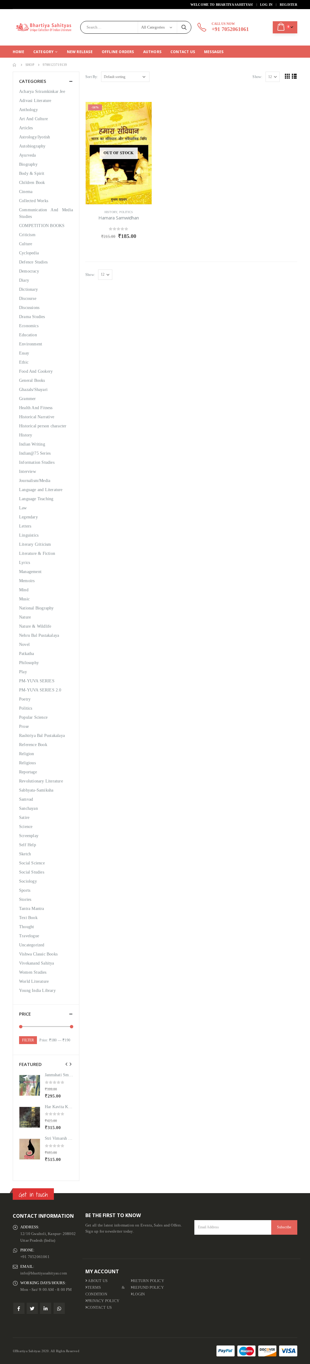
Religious (27, 763)
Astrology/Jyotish (34, 137)
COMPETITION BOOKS (41, 225)
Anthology (28, 109)
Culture (25, 244)
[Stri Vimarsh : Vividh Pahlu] (29, 1149)
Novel (24, 644)
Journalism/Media (34, 480)
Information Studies (36, 462)
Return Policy (148, 1281)
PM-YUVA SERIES (36, 681)
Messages (214, 51)
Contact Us (182, 51)
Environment (30, 344)
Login (139, 1294)
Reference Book (33, 744)
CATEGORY (43, 51)
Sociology (28, 881)
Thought (26, 927)
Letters (25, 526)
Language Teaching (36, 499)
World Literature (34, 981)
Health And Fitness (36, 407)
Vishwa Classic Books (38, 954)
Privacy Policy (103, 1301)
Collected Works (33, 200)
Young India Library (37, 990)
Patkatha (26, 653)
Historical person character (42, 426)
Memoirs (27, 581)
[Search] (184, 27)
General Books (32, 380)
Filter (28, 1040)
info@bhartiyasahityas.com (43, 1273)
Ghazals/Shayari (33, 389)
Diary (24, 280)
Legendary (28, 517)
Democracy (29, 271)
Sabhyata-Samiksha (36, 790)
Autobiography (32, 146)
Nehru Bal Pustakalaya (39, 635)
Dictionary (28, 289)
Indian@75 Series (35, 453)
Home (18, 51)
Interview (27, 471)
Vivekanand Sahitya (36, 963)
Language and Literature (41, 489)
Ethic (23, 362)
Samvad (26, 799)
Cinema (25, 191)
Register (288, 4)
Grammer (27, 398)
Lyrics (24, 562)
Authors (152, 51)
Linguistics (28, 535)
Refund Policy (148, 1287)
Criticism (27, 234)
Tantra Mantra (31, 908)
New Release (80, 51)
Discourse (27, 298)
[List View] (294, 76)
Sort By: (91, 77)
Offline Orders (118, 51)
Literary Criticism (35, 544)
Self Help (27, 845)
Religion (26, 754)
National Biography (36, 608)
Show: (257, 77)
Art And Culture (33, 119)
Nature (25, 617)
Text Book (28, 917)
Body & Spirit (32, 173)
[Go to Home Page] (15, 64)
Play (23, 672)
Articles (26, 128)
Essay (24, 353)
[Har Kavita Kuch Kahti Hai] (29, 1117)
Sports (24, 890)
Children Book (32, 182)
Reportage (28, 772)
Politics (126, 212)
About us (97, 1281)
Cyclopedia (29, 253)
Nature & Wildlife (35, 626)
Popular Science (33, 717)
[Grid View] (287, 76)
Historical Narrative (36, 417)
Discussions (29, 307)
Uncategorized (32, 945)
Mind (23, 590)
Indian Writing (32, 444)
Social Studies (31, 872)
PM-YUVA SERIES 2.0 (40, 690)
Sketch (25, 854)
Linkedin (45, 1308)
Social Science (32, 863)
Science (25, 826)
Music (24, 599)
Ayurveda (27, 155)
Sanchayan (28, 808)
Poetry (25, 699)
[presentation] (66, 1064)
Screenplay (28, 835)
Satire (24, 817)
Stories (25, 899)
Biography (28, 164)
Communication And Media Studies (46, 213)
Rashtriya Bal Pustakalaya (42, 735)
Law (23, 508)
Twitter (32, 1308)
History (110, 212)
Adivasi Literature (35, 100)
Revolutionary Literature (41, 781)
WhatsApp (59, 1308)
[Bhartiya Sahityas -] (44, 27)
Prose (24, 726)
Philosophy (29, 662)
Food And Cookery (36, 371)
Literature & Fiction (37, 553)
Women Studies (33, 972)
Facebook (19, 1308)
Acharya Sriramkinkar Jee (42, 91)
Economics (28, 326)
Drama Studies (32, 316)
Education (28, 335)
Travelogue (29, 936)
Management (30, 571)
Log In (266, 4)
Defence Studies (33, 262)
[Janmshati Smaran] (29, 1085)
